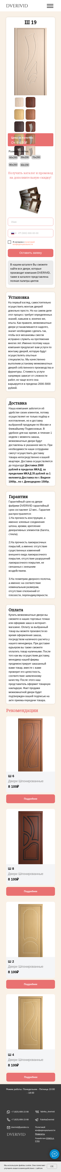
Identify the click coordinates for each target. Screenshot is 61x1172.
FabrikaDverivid (47, 1119)
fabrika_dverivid (48, 1112)
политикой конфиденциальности (24, 243)
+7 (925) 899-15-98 (20, 1119)
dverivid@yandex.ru (20, 1127)
